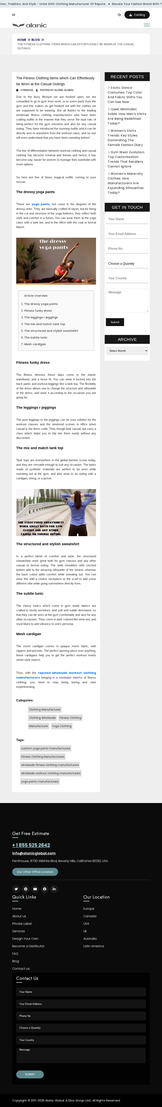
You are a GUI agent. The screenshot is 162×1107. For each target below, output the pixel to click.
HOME (21, 40)
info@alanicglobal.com (34, 853)
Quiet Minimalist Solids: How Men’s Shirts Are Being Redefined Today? (127, 116)
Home (16, 908)
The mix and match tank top (44, 324)
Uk (85, 931)
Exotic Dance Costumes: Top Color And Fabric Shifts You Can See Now (125, 94)
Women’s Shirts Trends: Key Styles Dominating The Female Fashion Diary (125, 137)
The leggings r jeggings (41, 317)
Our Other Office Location (35, 872)
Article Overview (36, 296)
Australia (90, 938)
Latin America (93, 946)
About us (19, 916)
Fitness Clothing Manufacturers (42, 757)
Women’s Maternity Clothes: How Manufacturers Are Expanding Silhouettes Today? (126, 183)
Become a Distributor (28, 946)
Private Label (22, 923)
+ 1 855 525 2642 (31, 845)
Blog (35, 40)
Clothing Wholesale (42, 718)
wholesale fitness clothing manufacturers (50, 765)
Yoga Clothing (62, 726)
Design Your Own (25, 938)
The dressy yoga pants (41, 304)
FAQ (15, 953)
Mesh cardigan (35, 344)
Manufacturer (38, 726)
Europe (88, 908)
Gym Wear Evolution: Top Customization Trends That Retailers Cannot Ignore (126, 159)
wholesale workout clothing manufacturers (51, 773)
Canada (89, 916)
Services (18, 931)
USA (86, 923)
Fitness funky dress (38, 311)
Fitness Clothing (70, 718)
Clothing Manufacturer (45, 710)
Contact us (21, 968)
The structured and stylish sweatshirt (51, 331)
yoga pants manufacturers (40, 782)
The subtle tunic (35, 337)
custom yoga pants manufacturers (45, 748)
